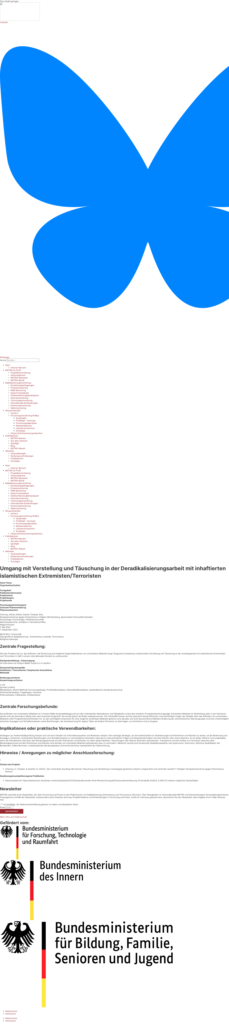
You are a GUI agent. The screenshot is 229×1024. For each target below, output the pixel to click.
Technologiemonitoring (21, 400)
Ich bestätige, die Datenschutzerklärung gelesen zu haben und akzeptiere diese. (41, 804)
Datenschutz (11, 1011)
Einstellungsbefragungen (22, 385)
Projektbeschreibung (20, 372)
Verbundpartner (18, 375)
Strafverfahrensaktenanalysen (25, 395)
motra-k (14, 413)
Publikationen (11, 436)
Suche (3, 360)
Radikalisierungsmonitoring (18, 383)
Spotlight (15, 443)
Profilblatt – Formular (26, 420)
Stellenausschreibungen (22, 456)
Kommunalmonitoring (21, 405)
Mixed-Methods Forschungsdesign (29, 690)
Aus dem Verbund (19, 441)
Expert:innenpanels (20, 393)
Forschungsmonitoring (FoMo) (25, 415)
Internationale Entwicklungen (24, 403)
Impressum (10, 1013)
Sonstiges (15, 461)
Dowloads (20, 430)
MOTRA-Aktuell (18, 448)
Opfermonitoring (18, 408)
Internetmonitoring (19, 398)
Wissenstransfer (13, 410)
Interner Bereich (18, 367)
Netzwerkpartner (24, 425)
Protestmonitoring (19, 388)
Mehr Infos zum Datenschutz (13, 817)
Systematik (21, 418)
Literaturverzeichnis (25, 428)
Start (7, 365)
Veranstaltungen (18, 453)
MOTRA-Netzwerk (19, 377)
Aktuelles (9, 451)
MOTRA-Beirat (17, 380)
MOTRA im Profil (13, 370)
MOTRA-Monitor (18, 438)
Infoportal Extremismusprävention (27, 433)
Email (3, 807)
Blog (13, 446)
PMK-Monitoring (18, 390)
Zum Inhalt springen (9, 1)
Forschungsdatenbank (26, 423)
